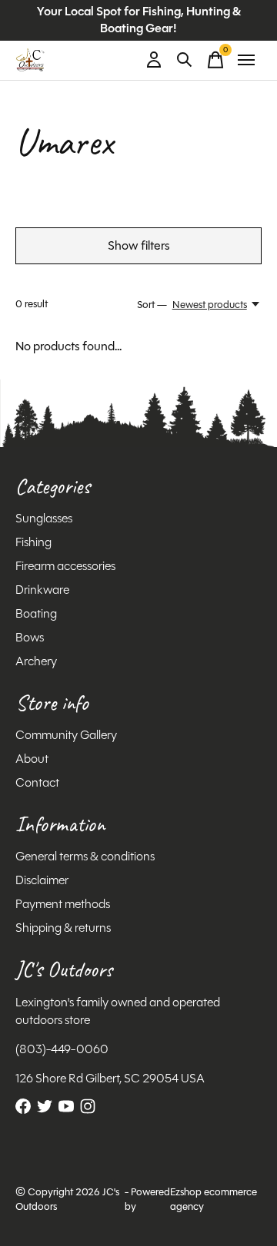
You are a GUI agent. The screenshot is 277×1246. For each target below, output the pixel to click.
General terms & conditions (85, 856)
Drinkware (42, 589)
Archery (36, 661)
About (31, 758)
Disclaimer (41, 880)
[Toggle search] (184, 60)
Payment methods (62, 904)
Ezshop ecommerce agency (213, 1199)
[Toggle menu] (246, 60)
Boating (36, 613)
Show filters (139, 245)
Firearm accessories (65, 566)
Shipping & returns (63, 927)
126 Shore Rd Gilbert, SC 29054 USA (110, 1078)
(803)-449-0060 (61, 1049)
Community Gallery (66, 735)
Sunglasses (43, 518)
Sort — (152, 304)
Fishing (33, 542)
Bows (29, 637)
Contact (37, 782)
